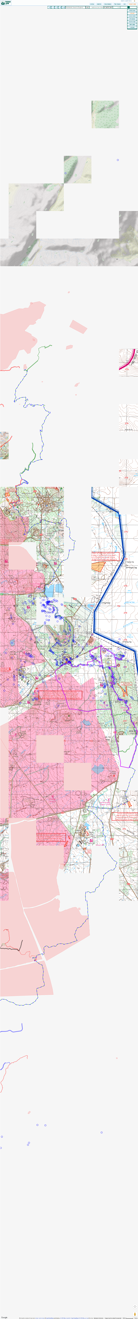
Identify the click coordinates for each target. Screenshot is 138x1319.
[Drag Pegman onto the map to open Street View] (135, 1314)
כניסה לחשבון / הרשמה (126, 1)
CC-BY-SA (62, 1318)
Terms (136, 1318)
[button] (63, 7)
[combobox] (75, 7)
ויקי (125, 4)
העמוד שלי (117, 4)
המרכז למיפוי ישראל (39, 1318)
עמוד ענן (87, 1318)
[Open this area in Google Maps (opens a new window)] (4, 1317)
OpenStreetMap (49, 1318)
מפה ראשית (132, 4)
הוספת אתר (107, 4)
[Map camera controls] (135, 1306)
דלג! (87, 7)
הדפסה (99, 4)
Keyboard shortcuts (98, 1318)
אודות (92, 4)
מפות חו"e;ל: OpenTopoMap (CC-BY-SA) (74, 1318)
